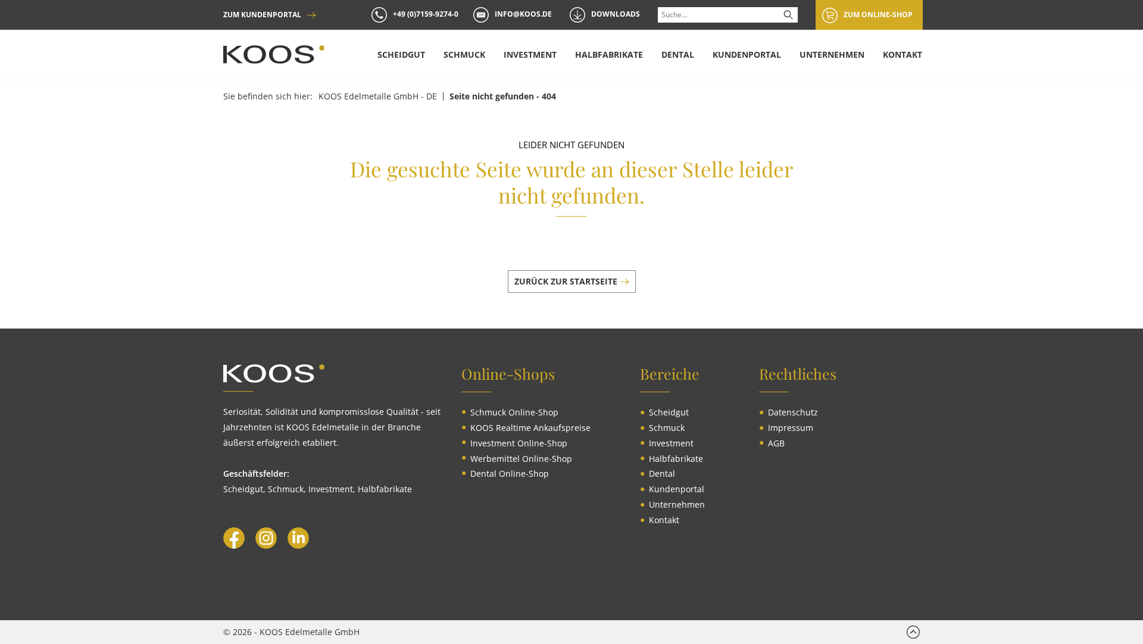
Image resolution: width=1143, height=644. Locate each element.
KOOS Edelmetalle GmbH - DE (377, 96)
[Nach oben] (913, 632)
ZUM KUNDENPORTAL (262, 14)
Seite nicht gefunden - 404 (502, 96)
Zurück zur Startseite (565, 281)
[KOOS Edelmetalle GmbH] (273, 54)
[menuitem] (401, 54)
